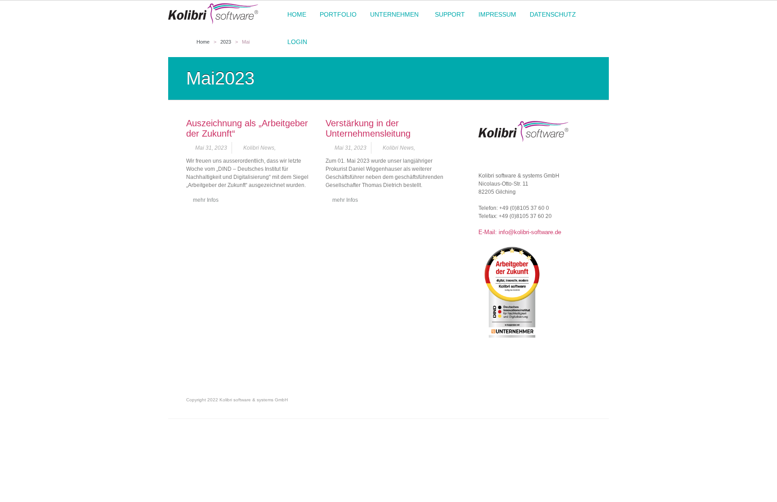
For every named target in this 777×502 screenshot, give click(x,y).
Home (296, 14)
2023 (225, 41)
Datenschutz (549, 15)
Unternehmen (391, 15)
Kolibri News (258, 148)
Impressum (497, 14)
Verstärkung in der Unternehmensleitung (368, 128)
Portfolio (338, 14)
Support (450, 14)
